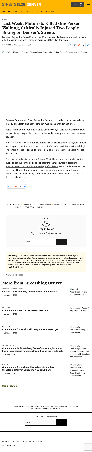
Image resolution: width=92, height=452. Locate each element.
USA (21, 12)
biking (4, 19)
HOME (15, 12)
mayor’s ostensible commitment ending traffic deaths (32, 166)
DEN (47, 12)
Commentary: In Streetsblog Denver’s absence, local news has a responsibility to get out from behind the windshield (33, 349)
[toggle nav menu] (88, 4)
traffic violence (61, 204)
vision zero (29, 207)
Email (28, 242)
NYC (27, 12)
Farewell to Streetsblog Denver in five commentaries (30, 291)
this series (16, 142)
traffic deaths (29, 204)
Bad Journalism (8, 345)
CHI (37, 12)
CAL (52, 12)
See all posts (8, 386)
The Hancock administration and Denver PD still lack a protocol (37, 159)
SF (42, 12)
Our (6, 12)
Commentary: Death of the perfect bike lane (25, 310)
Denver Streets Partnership (12, 288)
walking (40, 207)
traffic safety (45, 204)
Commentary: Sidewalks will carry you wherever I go (30, 329)
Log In (75, 4)
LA (32, 12)
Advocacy (6, 364)
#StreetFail (6, 307)
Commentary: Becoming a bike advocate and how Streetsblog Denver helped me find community (28, 368)
